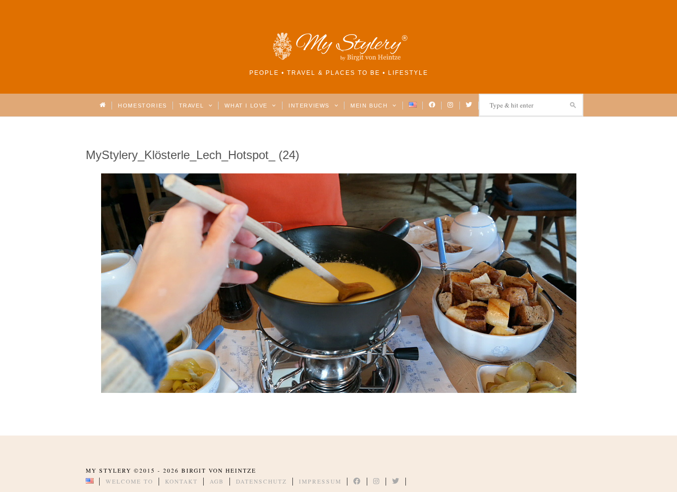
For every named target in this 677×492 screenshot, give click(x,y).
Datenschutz (261, 481)
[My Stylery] (338, 59)
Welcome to (129, 481)
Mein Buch (370, 106)
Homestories (142, 106)
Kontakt (181, 481)
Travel (192, 106)
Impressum (320, 481)
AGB (217, 481)
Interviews (310, 106)
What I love (247, 106)
